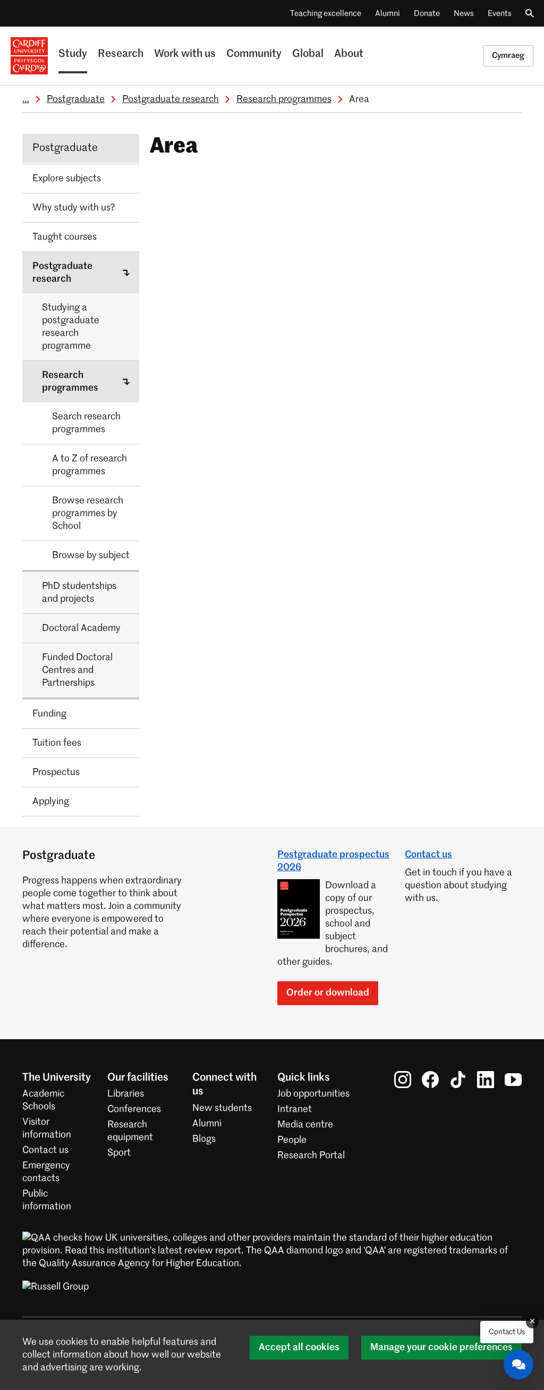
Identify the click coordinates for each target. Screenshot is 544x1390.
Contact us (428, 855)
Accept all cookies (299, 1347)
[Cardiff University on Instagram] (402, 1079)
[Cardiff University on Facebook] (430, 1079)
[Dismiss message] (532, 1322)
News (464, 14)
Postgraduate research (170, 99)
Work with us (185, 54)
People (292, 1140)
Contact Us (507, 1332)
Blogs (204, 1139)
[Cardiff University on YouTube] (513, 1079)
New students (222, 1108)
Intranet (294, 1109)
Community (254, 54)
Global (308, 54)
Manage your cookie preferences (441, 1347)
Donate (427, 14)
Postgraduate (76, 99)
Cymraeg (508, 56)
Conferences (134, 1109)
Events (500, 14)
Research (120, 54)
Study (72, 54)
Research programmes (284, 99)
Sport (119, 1153)
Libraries (125, 1094)
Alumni (387, 14)
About (348, 54)
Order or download (327, 993)
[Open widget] (518, 1364)
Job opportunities (313, 1094)
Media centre (305, 1125)
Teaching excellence (325, 14)
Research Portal (311, 1155)
